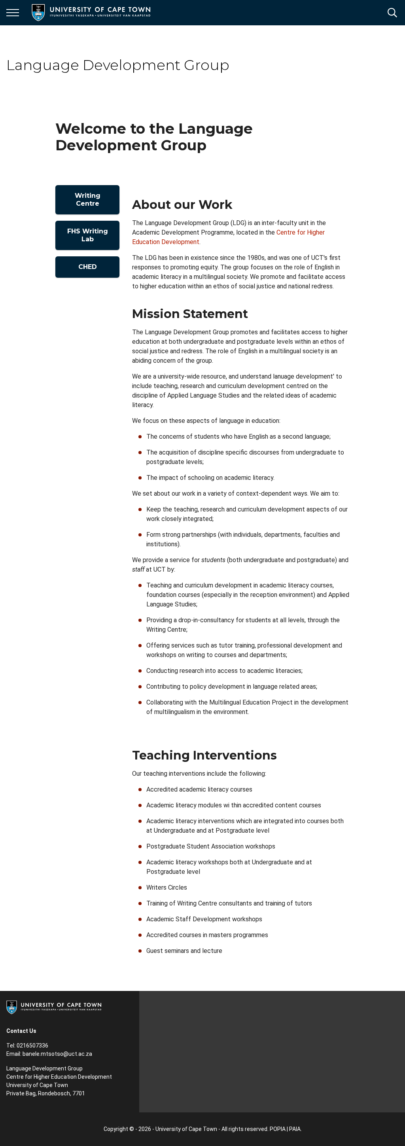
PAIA (295, 1129)
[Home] (53, 1007)
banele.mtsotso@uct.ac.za (57, 1054)
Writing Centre (87, 199)
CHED (87, 267)
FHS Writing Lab (87, 235)
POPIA (278, 1129)
